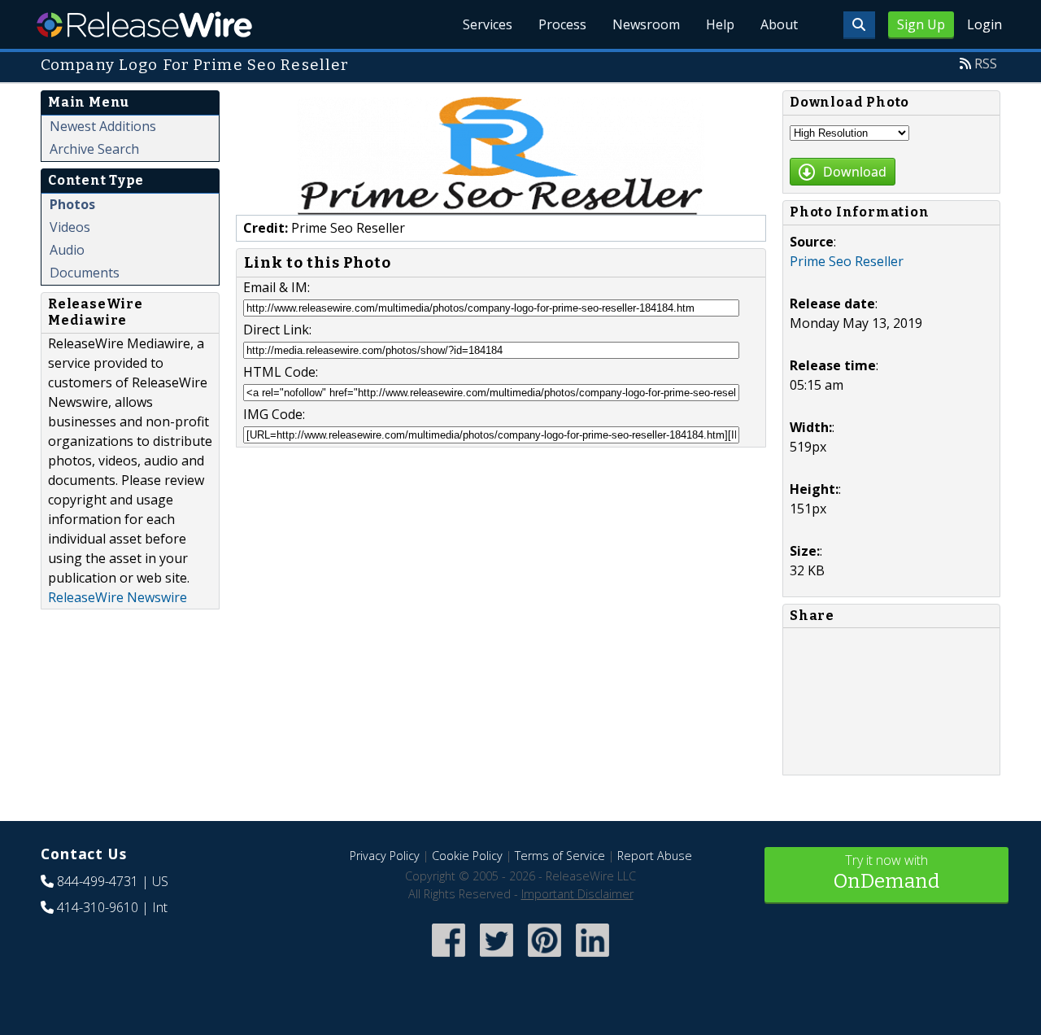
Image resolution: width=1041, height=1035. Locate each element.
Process (562, 24)
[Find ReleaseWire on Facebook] (448, 958)
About (779, 24)
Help (720, 24)
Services (487, 24)
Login (984, 24)
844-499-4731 (97, 881)
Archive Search (94, 149)
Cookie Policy (467, 855)
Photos (72, 204)
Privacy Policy (385, 855)
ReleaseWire (144, 24)
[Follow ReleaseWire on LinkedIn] (592, 958)
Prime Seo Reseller (847, 261)
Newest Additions (103, 126)
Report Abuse (654, 855)
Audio (67, 250)
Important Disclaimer (577, 894)
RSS (985, 63)
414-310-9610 (97, 907)
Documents (85, 273)
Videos (70, 227)
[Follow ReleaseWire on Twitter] (496, 958)
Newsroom (646, 24)
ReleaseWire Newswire (117, 597)
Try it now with (886, 872)
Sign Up (921, 24)
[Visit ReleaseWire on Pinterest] (544, 958)
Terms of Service (560, 855)
